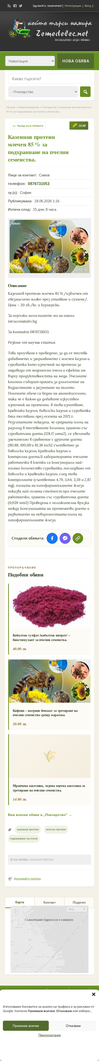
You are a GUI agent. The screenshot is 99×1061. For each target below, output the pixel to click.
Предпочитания (49, 1035)
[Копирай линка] (78, 538)
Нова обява (75, 61)
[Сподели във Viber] (65, 538)
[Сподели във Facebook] (52, 538)
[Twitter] (21, 6)
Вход (88, 5)
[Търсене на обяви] (85, 91)
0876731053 (39, 184)
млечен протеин (56, 829)
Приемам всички (26, 1026)
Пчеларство (49, 107)
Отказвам (73, 1026)
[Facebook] (15, 6)
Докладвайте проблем (27, 878)
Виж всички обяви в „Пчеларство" (40, 815)
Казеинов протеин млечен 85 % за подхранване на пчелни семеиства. (38, 147)
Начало (10, 107)
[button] (93, 994)
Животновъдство (28, 107)
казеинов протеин (28, 829)
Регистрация (73, 5)
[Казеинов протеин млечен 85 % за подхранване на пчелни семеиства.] (50, 246)
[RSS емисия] (9, 6)
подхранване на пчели (23, 838)
